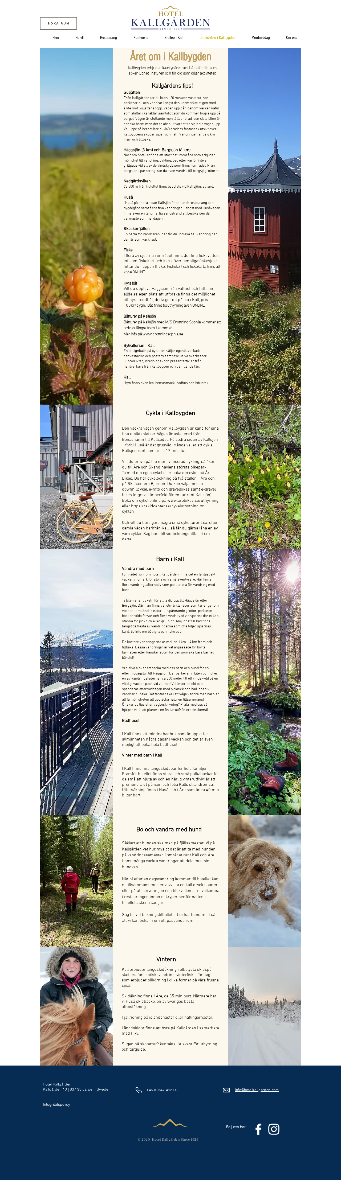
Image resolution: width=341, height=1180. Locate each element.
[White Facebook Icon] (258, 1129)
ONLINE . (139, 272)
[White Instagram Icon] (273, 1129)
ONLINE (198, 305)
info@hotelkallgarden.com (257, 1090)
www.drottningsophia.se (163, 334)
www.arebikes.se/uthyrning (192, 500)
